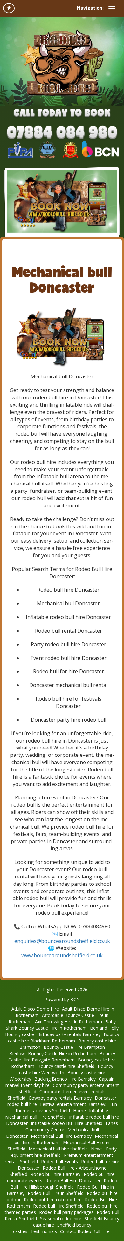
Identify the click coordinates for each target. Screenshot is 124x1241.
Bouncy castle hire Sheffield (66, 1066)
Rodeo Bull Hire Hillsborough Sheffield (63, 1183)
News (97, 1149)
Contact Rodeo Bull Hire (85, 1231)
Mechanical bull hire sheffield (58, 1149)
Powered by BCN (62, 999)
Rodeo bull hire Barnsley (55, 1174)
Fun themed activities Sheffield (66, 1107)
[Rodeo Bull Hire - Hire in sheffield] (62, 62)
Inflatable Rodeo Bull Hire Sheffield (66, 1123)
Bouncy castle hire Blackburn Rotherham (63, 1037)
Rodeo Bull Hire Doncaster (72, 1180)
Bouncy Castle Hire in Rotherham (62, 1053)
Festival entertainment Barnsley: (73, 1104)
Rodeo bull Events (59, 1161)
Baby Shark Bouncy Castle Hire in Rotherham (61, 1025)
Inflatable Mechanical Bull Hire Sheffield (56, 1114)
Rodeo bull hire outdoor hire (53, 1200)
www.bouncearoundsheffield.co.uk (62, 955)
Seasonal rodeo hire (60, 1219)
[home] (9, 8)
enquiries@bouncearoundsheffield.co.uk (62, 941)
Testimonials (44, 1231)
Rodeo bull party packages (66, 1212)
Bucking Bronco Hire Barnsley (65, 1079)
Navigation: (90, 8)
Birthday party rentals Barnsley (68, 1034)
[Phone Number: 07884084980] (62, 133)
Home (79, 1111)
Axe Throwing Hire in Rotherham (68, 1022)
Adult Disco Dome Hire (35, 1009)
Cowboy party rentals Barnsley (60, 1098)
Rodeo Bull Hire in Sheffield (56, 1193)
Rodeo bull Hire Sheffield (58, 1206)
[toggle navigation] (112, 8)
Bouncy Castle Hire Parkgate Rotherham (61, 1056)
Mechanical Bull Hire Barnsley (61, 1136)
